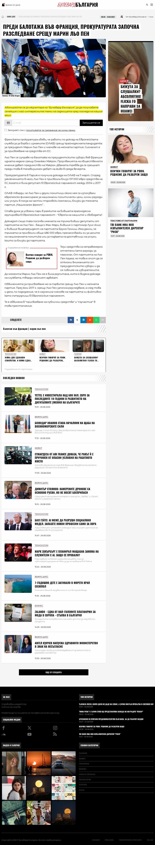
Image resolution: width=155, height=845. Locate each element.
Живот (82, 759)
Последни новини (14, 378)
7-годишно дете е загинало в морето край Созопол (62, 584)
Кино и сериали (87, 774)
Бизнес (82, 769)
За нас (6, 697)
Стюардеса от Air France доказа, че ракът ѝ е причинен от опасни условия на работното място (64, 457)
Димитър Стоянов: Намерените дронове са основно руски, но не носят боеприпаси (62, 490)
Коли (81, 790)
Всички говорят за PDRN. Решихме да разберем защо (129, 172)
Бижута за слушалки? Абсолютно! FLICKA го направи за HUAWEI (131, 98)
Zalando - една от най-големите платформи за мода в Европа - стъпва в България (65, 613)
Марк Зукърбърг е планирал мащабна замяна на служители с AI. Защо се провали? (67, 553)
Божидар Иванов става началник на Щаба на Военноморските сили (65, 424)
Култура (83, 785)
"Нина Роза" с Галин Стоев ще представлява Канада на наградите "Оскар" (111, 712)
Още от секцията (54, 672)
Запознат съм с (41, 130)
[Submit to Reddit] (90, 320)
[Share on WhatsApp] (96, 320)
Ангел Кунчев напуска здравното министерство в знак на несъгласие (66, 644)
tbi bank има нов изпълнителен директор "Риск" (126, 228)
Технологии (85, 780)
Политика (84, 764)
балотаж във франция (15, 328)
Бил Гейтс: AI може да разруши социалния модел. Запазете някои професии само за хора (65, 522)
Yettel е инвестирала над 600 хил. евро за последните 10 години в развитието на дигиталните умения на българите (62, 398)
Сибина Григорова (11, 707)
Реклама (109, 840)
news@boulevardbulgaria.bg (44, 713)
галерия (83, 753)
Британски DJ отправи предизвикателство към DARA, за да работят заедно (111, 719)
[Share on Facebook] (71, 320)
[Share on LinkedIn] (83, 320)
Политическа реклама (130, 840)
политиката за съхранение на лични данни (50, 130)
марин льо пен (38, 328)
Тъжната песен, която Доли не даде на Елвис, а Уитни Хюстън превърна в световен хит (116, 704)
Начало (96, 840)
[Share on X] (77, 320)
